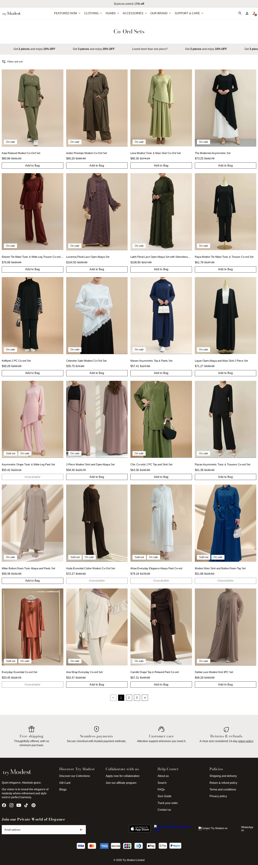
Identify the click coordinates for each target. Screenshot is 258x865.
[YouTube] (18, 805)
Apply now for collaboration (123, 775)
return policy (245, 741)
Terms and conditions (223, 789)
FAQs (161, 789)
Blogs (63, 789)
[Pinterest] (33, 805)
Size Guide (164, 796)
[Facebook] (4, 805)
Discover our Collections (74, 775)
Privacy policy (218, 796)
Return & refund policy (223, 782)
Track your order (168, 803)
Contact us (164, 809)
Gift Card (64, 782)
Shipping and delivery (223, 775)
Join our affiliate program (121, 782)
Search (162, 782)
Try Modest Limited (133, 860)
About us (163, 775)
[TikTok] (26, 805)
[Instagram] (11, 805)
